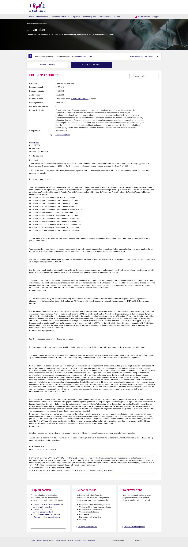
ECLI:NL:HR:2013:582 (79, 99)
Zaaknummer (34, 95)
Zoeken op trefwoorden (42, 507)
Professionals (105, 17)
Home (31, 17)
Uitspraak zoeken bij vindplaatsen (46, 517)
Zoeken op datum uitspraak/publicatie (48, 504)
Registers (76, 17)
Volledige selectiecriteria (87, 527)
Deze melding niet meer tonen (140, 56)
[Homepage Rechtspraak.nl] (36, 6)
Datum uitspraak (36, 87)
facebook (146, 540)
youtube (157, 540)
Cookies (51, 540)
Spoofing (70, 540)
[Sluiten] (157, 56)
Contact (116, 17)
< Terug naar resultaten (91, 65)
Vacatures (78, 540)
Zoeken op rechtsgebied (43, 512)
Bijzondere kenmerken (38, 106)
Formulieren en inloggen (149, 17)
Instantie (33, 83)
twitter (142, 540)
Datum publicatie (36, 91)
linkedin (153, 540)
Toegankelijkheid (61, 540)
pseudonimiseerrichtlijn (82, 56)
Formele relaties (36, 99)
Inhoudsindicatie (36, 110)
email (130, 540)
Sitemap (39, 540)
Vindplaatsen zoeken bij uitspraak (46, 514)
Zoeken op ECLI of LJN (42, 509)
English (33, 540)
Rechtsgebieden (36, 103)
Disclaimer (91, 540)
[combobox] (144, 76)
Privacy (45, 540)
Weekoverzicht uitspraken (134, 527)
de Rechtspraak (89, 17)
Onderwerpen (42, 17)
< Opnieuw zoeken (47, 65)
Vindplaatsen (34, 131)
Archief (85, 540)
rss (126, 540)
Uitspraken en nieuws (60, 17)
